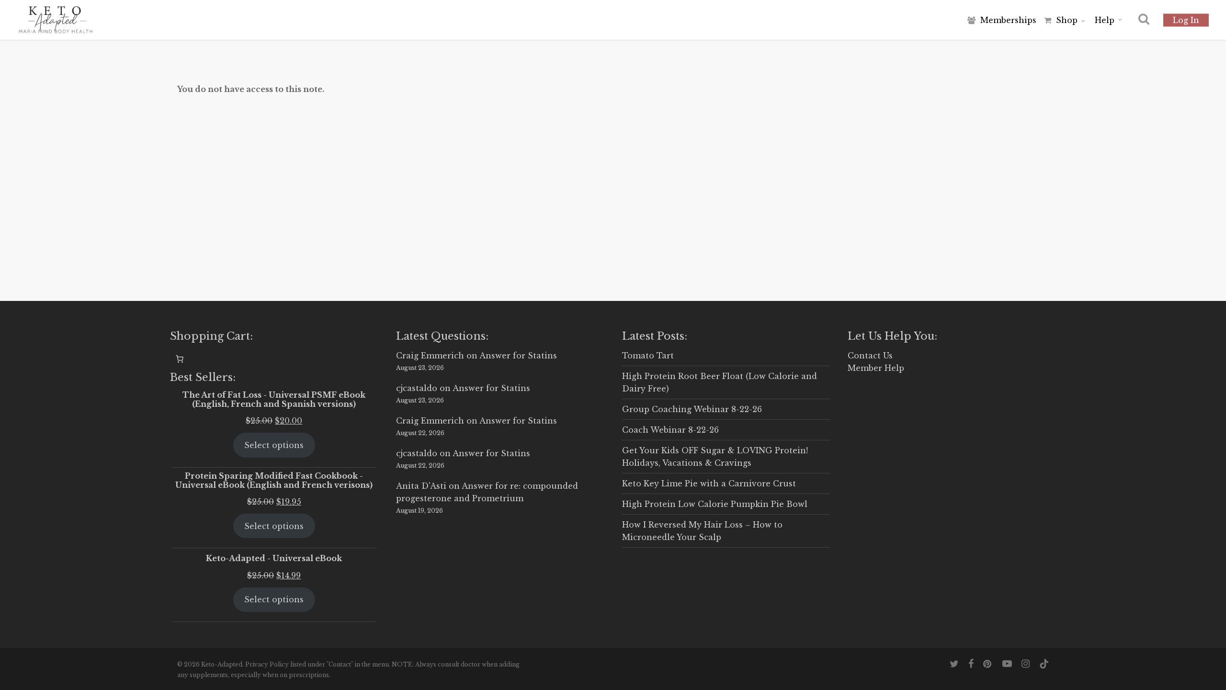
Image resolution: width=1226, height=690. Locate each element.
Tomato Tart (648, 355)
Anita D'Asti (421, 486)
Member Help (876, 368)
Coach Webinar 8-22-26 (670, 430)
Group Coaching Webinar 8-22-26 (692, 409)
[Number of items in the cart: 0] (179, 358)
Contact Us (870, 355)
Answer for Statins (518, 355)
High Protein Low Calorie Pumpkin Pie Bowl (714, 504)
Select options (274, 445)
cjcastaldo (416, 388)
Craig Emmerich (430, 355)
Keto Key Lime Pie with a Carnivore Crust (709, 483)
